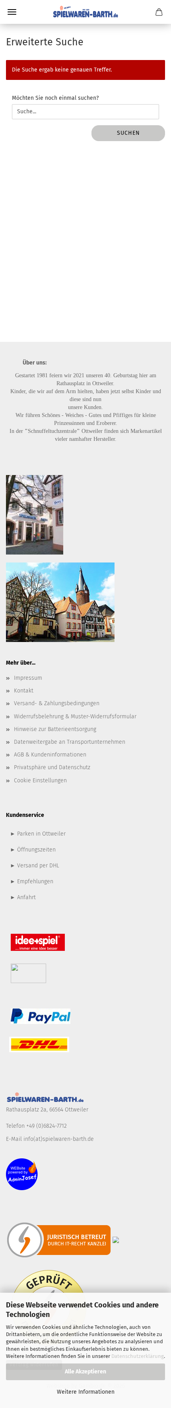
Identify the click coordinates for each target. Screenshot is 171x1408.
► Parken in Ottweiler (38, 833)
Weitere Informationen (86, 1392)
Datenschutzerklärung (137, 1356)
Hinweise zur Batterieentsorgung (55, 729)
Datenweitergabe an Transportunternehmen (69, 742)
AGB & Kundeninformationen (50, 754)
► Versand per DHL (34, 865)
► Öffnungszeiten (33, 849)
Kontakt (23, 690)
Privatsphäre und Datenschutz (52, 767)
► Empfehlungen (31, 881)
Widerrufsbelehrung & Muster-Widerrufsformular (75, 716)
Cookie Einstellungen (40, 780)
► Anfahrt (23, 897)
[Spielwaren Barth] (85, 12)
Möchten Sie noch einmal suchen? (55, 98)
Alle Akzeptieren (85, 1371)
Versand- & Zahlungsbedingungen (56, 703)
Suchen (128, 133)
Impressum (28, 678)
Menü (12, 12)
